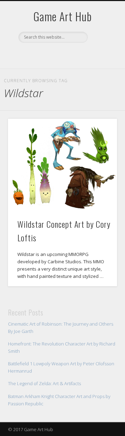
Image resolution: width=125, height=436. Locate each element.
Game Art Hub (62, 16)
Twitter (68, 54)
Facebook (54, 54)
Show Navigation (101, 62)
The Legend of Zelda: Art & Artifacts (44, 383)
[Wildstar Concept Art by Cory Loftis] (62, 165)
